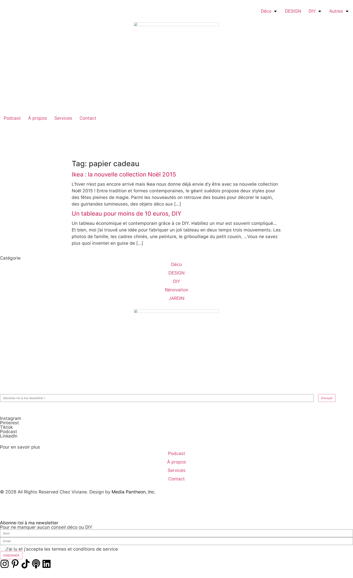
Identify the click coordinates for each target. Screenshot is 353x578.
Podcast (12, 118)
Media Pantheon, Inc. (134, 492)
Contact (88, 118)
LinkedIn (8, 436)
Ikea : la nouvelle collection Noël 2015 (124, 174)
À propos (37, 118)
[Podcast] (36, 563)
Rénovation (176, 289)
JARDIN (176, 298)
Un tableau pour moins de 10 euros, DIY (126, 213)
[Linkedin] (46, 563)
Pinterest (9, 422)
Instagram (10, 418)
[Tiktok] (25, 563)
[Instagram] (4, 563)
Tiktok (6, 427)
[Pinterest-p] (15, 563)
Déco (266, 11)
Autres (336, 11)
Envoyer (327, 398)
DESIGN (293, 11)
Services (63, 118)
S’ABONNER (11, 555)
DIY (312, 11)
